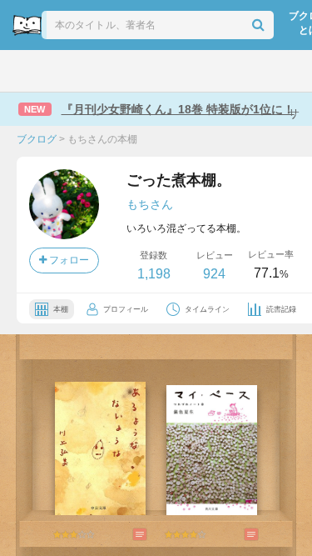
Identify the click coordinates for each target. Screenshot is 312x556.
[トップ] (25, 71)
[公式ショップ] (250, 71)
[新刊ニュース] (62, 71)
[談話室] (175, 71)
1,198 (154, 274)
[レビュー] (123, 534)
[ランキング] (100, 71)
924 (214, 274)
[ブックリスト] (138, 71)
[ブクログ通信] (211, 71)
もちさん (149, 204)
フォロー (68, 260)
